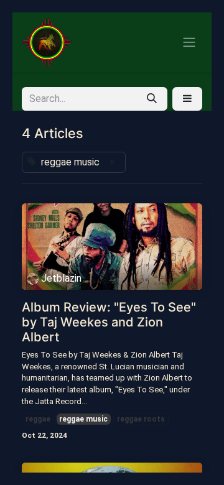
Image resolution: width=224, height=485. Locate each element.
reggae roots (141, 419)
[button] (187, 99)
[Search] (151, 99)
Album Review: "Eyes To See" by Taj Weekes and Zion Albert (109, 322)
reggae (38, 419)
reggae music (83, 419)
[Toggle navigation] (189, 42)
